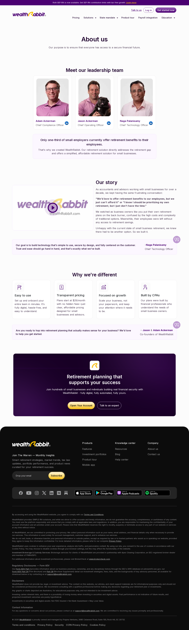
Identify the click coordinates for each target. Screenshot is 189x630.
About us (153, 448)
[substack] (66, 492)
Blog (117, 454)
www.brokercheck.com (99, 559)
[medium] (59, 492)
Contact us (154, 454)
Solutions (89, 17)
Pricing (75, 17)
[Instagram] (37, 492)
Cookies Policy (97, 625)
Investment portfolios (94, 454)
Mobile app (88, 464)
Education (167, 17)
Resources (121, 448)
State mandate (108, 17)
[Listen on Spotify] (157, 492)
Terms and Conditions (94, 514)
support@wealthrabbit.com (59, 574)
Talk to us (136, 10)
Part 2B (50, 571)
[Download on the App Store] (83, 492)
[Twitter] (44, 492)
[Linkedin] (51, 492)
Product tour (127, 17)
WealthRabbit (25, 620)
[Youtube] (28, 492)
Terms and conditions (23, 625)
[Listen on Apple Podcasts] (129, 492)
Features (87, 448)
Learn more (131, 2)
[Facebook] (21, 492)
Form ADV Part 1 (23, 569)
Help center (121, 459)
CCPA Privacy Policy (76, 625)
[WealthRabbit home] (31, 447)
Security (59, 625)
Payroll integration (148, 17)
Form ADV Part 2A (20, 571)
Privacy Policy (115, 541)
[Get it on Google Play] (104, 492)
